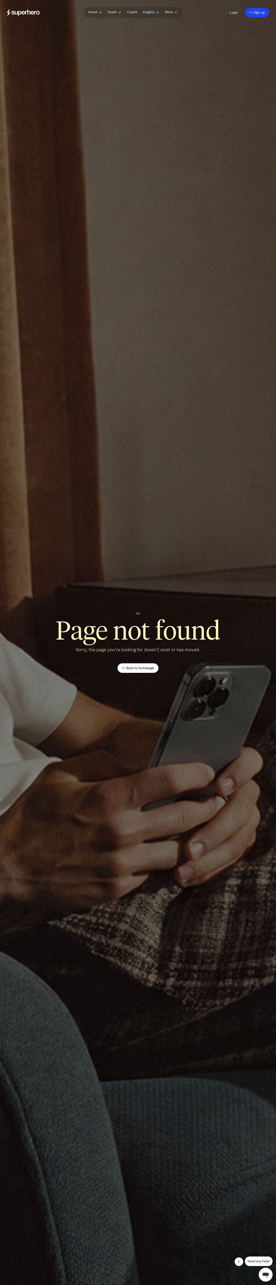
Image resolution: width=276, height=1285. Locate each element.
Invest (92, 12)
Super (112, 12)
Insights (149, 12)
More (169, 12)
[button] (234, 12)
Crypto (132, 12)
